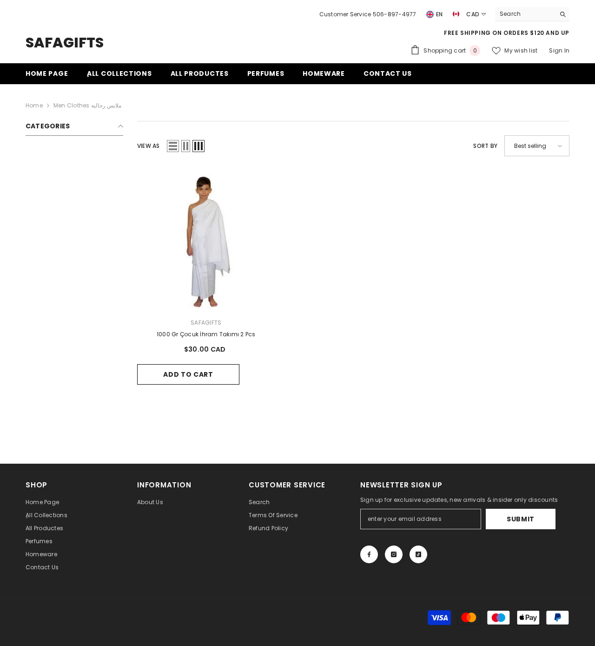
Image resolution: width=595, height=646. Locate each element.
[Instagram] (394, 554)
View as (148, 146)
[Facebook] (369, 554)
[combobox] (525, 14)
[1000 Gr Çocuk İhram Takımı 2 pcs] (206, 239)
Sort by (485, 146)
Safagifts (206, 322)
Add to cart (188, 374)
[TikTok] (418, 554)
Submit (521, 519)
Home (34, 105)
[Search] (532, 14)
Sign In (559, 50)
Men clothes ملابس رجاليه (87, 105)
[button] (173, 146)
